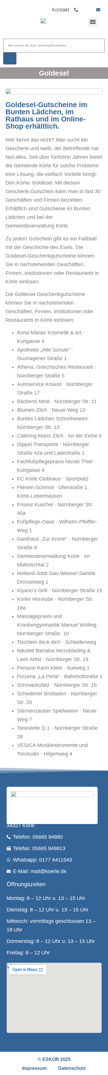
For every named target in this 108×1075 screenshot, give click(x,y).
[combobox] (54, 45)
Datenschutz (72, 1068)
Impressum (34, 1068)
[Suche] (9, 58)
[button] (93, 22)
